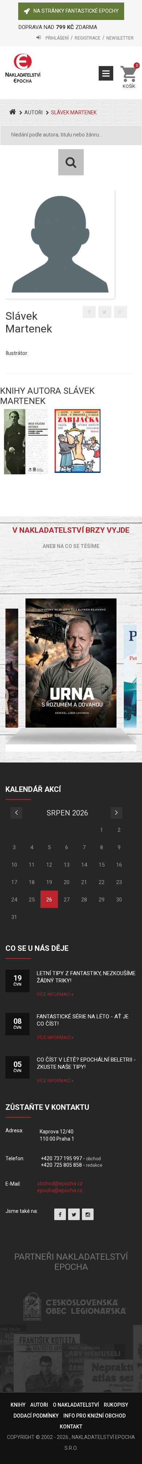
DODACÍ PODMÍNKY (36, 1416)
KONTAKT (71, 1426)
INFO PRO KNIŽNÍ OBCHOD (94, 1416)
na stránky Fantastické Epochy (76, 11)
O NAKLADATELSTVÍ (76, 1405)
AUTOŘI (33, 112)
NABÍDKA (106, 73)
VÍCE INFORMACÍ (54, 994)
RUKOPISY (116, 1405)
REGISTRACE (87, 38)
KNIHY (18, 1405)
